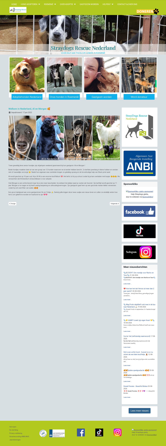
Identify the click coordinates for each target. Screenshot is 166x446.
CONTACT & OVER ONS (127, 4)
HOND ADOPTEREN (29, 4)
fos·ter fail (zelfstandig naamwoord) (137, 336)
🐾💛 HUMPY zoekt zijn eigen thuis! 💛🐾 (139, 320)
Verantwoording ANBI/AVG (19, 437)
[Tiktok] (99, 432)
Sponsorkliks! (147, 197)
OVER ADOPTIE (66, 4)
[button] (3, 35)
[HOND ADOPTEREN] (38, 4)
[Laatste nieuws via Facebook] (81, 432)
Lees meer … (128, 284)
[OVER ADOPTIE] (74, 4)
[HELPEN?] (112, 4)
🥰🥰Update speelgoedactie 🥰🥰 (136, 370)
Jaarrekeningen (15, 440)
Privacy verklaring (15, 433)
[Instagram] (118, 432)
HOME (14, 4)
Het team (12, 427)
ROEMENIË (48, 4)
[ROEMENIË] (54, 4)
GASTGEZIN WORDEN (89, 4)
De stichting (13, 430)
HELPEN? (107, 4)
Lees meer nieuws (140, 410)
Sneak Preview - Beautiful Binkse (135, 386)
